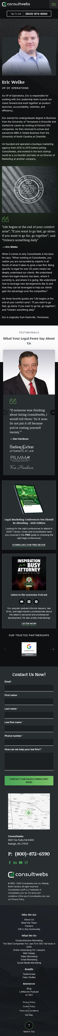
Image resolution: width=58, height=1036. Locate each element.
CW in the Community (29, 929)
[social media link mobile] (9, 862)
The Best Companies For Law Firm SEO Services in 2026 (29, 945)
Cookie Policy (29, 1006)
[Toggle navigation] (53, 4)
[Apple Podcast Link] (29, 602)
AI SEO (29, 995)
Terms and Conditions (29, 1011)
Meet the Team (29, 922)
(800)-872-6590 (29, 13)
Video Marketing (29, 956)
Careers (29, 926)
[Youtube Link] (22, 602)
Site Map (29, 1015)
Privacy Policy (29, 1002)
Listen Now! (29, 623)
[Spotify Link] (36, 602)
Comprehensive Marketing (29, 940)
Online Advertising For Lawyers (29, 950)
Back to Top (29, 1031)
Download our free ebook (28, 545)
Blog (29, 988)
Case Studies (29, 977)
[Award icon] (29, 643)
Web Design (29, 953)
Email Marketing (29, 959)
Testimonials (29, 974)
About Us (29, 919)
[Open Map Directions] (29, 794)
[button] (53, 412)
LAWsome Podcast (29, 991)
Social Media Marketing (29, 962)
